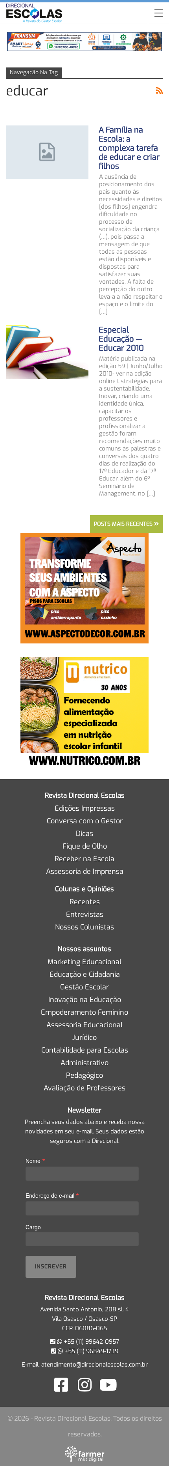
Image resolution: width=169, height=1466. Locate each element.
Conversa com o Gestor (85, 821)
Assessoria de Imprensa (84, 871)
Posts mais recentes (124, 524)
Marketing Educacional (84, 962)
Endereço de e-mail (52, 1195)
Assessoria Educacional (84, 1025)
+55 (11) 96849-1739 (90, 1351)
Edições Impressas (85, 808)
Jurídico (84, 1037)
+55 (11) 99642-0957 (90, 1342)
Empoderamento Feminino (84, 1012)
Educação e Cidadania (85, 974)
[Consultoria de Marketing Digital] (85, 1454)
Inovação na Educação (84, 999)
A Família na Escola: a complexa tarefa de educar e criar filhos (129, 148)
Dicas (84, 833)
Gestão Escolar (84, 987)
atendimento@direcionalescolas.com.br (94, 1365)
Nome (35, 1160)
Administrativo (84, 1063)
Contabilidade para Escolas (84, 1050)
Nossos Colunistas (84, 927)
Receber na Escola (84, 859)
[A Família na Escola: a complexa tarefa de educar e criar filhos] (47, 151)
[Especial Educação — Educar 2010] (47, 351)
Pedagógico (84, 1075)
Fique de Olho (84, 846)
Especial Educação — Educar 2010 (121, 339)
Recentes (85, 902)
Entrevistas (84, 914)
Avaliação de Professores (84, 1088)
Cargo (33, 1227)
